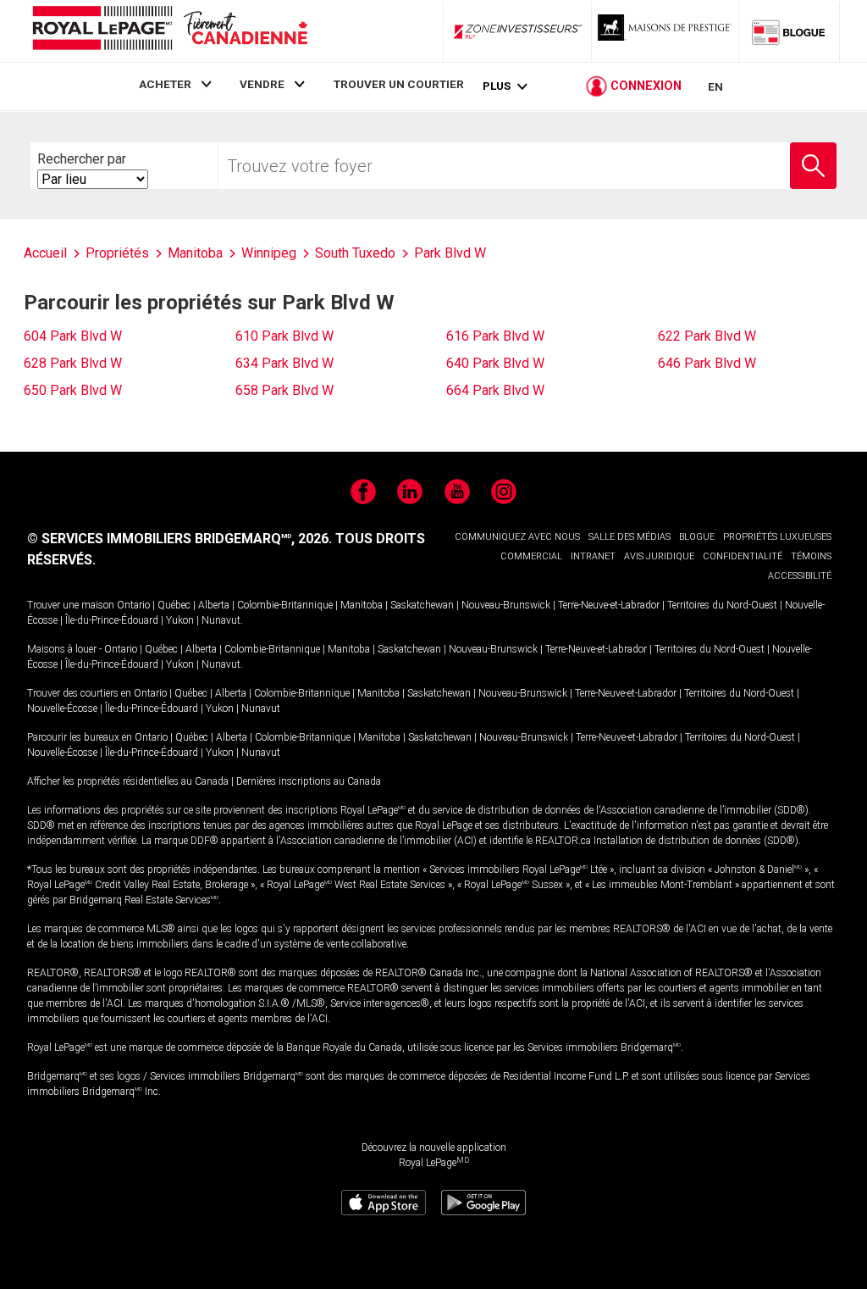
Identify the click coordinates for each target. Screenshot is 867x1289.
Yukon (180, 620)
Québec (174, 605)
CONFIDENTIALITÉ (742, 556)
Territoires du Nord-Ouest (722, 605)
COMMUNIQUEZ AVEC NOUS (517, 536)
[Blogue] (789, 31)
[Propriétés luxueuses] (665, 31)
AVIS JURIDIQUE (659, 556)
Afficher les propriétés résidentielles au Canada (128, 781)
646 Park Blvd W (707, 363)
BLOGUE (697, 536)
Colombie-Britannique (285, 605)
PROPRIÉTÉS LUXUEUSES (777, 536)
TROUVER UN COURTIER (399, 84)
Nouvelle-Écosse (62, 708)
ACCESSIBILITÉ (799, 575)
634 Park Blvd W (284, 363)
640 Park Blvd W (495, 363)
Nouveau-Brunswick (505, 605)
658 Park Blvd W (284, 390)
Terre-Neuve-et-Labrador (609, 605)
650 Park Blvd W (73, 390)
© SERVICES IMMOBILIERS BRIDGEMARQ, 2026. (179, 539)
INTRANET (593, 556)
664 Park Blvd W (495, 390)
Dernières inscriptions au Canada (308, 781)
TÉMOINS (811, 556)
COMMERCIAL (531, 556)
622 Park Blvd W (707, 336)
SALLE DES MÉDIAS (629, 536)
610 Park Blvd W (284, 336)
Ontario (133, 605)
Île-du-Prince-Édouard (111, 620)
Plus (497, 86)
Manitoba (361, 605)
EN (715, 86)
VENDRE (262, 84)
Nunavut (221, 620)
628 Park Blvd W (73, 363)
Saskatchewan (422, 605)
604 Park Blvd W (73, 336)
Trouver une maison (70, 605)
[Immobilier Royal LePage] (169, 31)
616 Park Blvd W (495, 336)
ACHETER (165, 84)
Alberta (213, 605)
